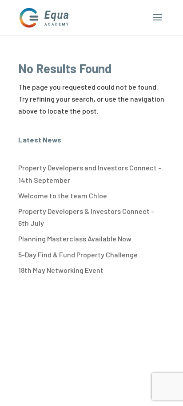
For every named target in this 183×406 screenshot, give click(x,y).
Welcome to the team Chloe (62, 195)
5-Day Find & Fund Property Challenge (78, 254)
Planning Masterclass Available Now (74, 238)
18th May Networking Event (60, 270)
